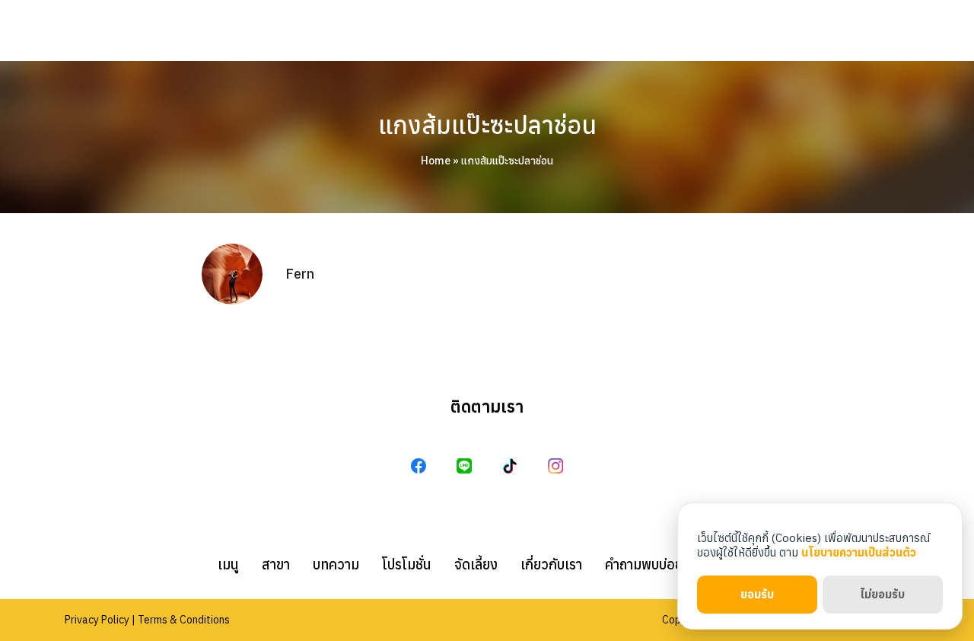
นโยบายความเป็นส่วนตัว (858, 552)
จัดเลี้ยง (476, 564)
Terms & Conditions (184, 620)
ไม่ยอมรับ (882, 594)
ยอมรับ (757, 594)
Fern (299, 273)
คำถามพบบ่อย (644, 564)
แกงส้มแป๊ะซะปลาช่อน (487, 125)
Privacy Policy (97, 620)
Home (435, 160)
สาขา (276, 564)
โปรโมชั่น (406, 564)
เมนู (228, 564)
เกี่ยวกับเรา (551, 564)
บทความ (336, 564)
